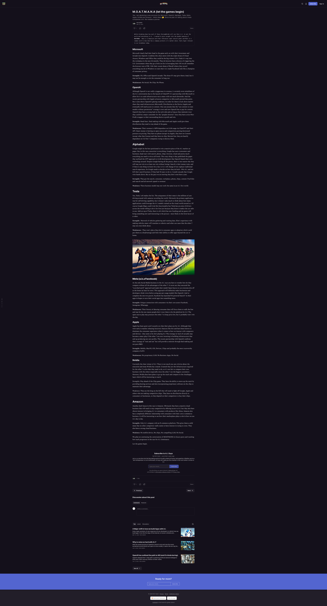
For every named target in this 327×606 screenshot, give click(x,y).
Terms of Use (171, 470)
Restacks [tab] (143, 503)
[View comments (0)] (140, 28)
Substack (155, 602)
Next (189, 490)
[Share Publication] (306, 3)
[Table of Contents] (2, 303)
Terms (166, 594)
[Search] (302, 3)
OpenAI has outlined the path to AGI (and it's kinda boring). (155, 555)
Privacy (162, 594)
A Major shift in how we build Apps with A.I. (149, 529)
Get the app (171, 598)
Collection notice (174, 594)
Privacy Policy (176, 472)
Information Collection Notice (162, 472)
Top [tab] (134, 524)
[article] (163, 533)
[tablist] (140, 502)
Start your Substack (159, 598)
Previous (139, 490)
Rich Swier (139, 22)
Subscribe (313, 4)
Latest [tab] (139, 524)
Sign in (322, 4)
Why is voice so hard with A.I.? (144, 542)
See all (136, 568)
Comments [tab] (137, 503)
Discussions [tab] (145, 524)
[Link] (130, 49)
